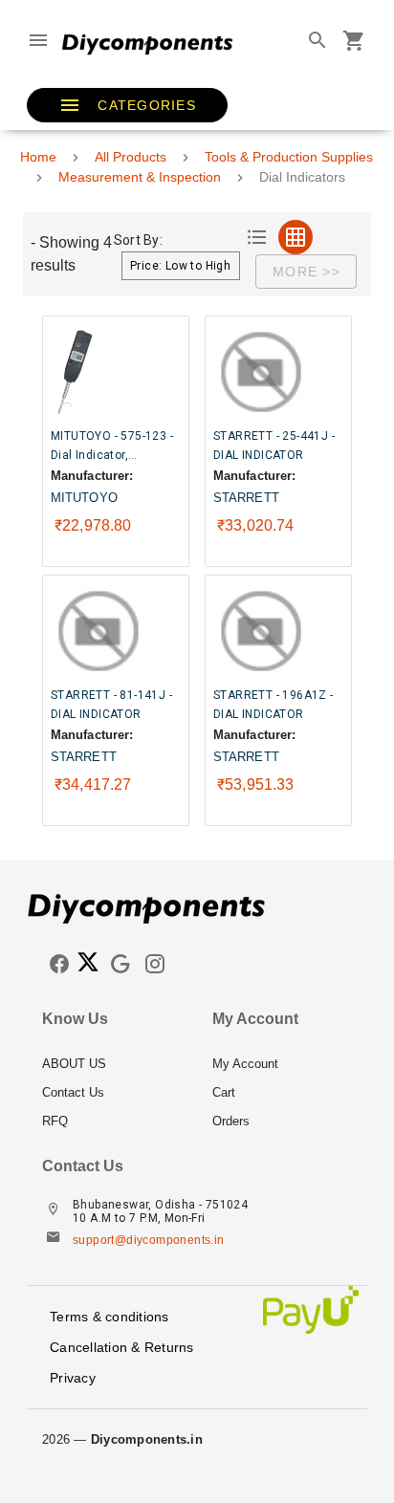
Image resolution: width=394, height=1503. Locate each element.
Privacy (73, 1377)
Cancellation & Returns (122, 1347)
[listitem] (112, 1064)
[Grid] (295, 237)
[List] (257, 237)
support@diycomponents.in (149, 1240)
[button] (127, 105)
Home (38, 156)
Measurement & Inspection (139, 177)
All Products (130, 156)
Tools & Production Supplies (289, 156)
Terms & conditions (109, 1316)
